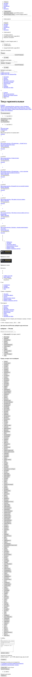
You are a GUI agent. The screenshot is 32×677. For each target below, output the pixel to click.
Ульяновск (6, 605)
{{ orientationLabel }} (5, 113)
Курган (5, 479)
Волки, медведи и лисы (17, 106)
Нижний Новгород (8, 344)
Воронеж (6, 338)
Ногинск (6, 525)
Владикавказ (7, 405)
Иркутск (6, 442)
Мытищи (6, 500)
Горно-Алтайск (7, 425)
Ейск (5, 433)
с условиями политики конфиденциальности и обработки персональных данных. (12, 664)
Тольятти (6, 598)
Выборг (5, 420)
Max (15, 74)
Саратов (6, 567)
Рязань (5, 557)
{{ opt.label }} (8, 116)
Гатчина (6, 422)
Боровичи (6, 394)
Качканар (6, 454)
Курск (5, 481)
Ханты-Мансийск (8, 616)
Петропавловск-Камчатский (10, 545)
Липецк (5, 487)
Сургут (5, 587)
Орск (5, 537)
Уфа (5, 355)
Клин (5, 461)
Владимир (6, 406)
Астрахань (6, 375)
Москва (6, 343)
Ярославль (6, 635)
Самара (6, 352)
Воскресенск (7, 416)
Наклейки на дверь (8, 87)
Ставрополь (7, 582)
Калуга (5, 448)
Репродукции (7, 83)
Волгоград (6, 336)
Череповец (6, 621)
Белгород (6, 383)
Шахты (5, 627)
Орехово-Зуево (7, 535)
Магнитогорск (7, 490)
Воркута (6, 412)
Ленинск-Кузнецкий (8, 484)
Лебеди (16, 107)
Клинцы (6, 462)
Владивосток (7, 403)
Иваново (6, 439)
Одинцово (6, 529)
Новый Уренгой (7, 523)
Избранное (9, 242)
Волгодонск (6, 409)
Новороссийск (7, 517)
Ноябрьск (6, 526)
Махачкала (6, 493)
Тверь (5, 595)
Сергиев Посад (7, 571)
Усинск (5, 607)
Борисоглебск (7, 392)
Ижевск (6, 440)
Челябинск (6, 619)
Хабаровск (6, 615)
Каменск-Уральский (8, 450)
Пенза (5, 539)
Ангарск (6, 366)
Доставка (6, 3)
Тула (5, 601)
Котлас (5, 472)
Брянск (5, 397)
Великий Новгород (8, 402)
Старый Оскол (7, 584)
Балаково (6, 378)
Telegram (12, 74)
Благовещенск (7, 391)
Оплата (5, 296)
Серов (5, 573)
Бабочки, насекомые (6, 106)
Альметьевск (7, 363)
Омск (5, 347)
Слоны (29, 109)
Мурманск (6, 498)
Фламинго (10, 110)
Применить (3, 675)
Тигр (6, 110)
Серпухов (6, 574)
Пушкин (6, 549)
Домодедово (7, 431)
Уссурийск (6, 609)
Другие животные (5, 107)
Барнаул (6, 381)
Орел (5, 532)
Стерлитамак (7, 585)
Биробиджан (7, 389)
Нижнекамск (7, 509)
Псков (5, 548)
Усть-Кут (6, 610)
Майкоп (6, 492)
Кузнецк (6, 478)
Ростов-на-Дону (7, 350)
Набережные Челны (8, 501)
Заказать (3, 134)
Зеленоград (6, 436)
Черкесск (6, 623)
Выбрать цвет (4, 120)
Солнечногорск (7, 579)
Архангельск (7, 372)
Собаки (3, 110)
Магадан (6, 489)
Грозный (6, 426)
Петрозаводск (7, 543)
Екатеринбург (7, 340)
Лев (19, 107)
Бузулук (6, 398)
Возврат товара (10, 247)
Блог (5, 7)
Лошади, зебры (11, 109)
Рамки (5, 84)
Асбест (5, 374)
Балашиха (6, 380)
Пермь (5, 349)
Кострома (6, 470)
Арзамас (6, 369)
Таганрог (6, 591)
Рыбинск (6, 556)
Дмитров (6, 430)
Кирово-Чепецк (7, 459)
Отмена (3, 53)
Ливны (5, 486)
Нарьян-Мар (7, 504)
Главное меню (7, 11)
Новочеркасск (7, 521)
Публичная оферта (11, 244)
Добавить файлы (5, 653)
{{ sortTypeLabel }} (5, 121)
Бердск (5, 386)
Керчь (5, 458)
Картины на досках (8, 82)
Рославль (6, 553)
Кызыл (5, 482)
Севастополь (7, 568)
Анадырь (6, 364)
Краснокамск (7, 475)
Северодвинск (7, 570)
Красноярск (6, 476)
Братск (5, 395)
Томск (5, 599)
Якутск (5, 633)
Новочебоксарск (7, 520)
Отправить (3, 659)
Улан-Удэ (6, 604)
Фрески (5, 78)
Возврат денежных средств (13, 248)
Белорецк (6, 384)
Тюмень (6, 602)
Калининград (7, 447)
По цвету (8, 63)
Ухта (5, 613)
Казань (5, 341)
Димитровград (7, 428)
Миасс (5, 495)
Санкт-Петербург (8, 354)
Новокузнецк (7, 514)
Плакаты (6, 86)
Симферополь (7, 576)
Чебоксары (6, 618)
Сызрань (6, 588)
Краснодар (6, 473)
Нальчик (6, 503)
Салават (6, 559)
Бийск (5, 388)
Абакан (5, 361)
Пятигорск (6, 551)
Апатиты (6, 367)
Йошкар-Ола (7, 444)
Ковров (5, 464)
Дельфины (26, 106)
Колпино (6, 467)
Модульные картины (9, 80)
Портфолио (6, 6)
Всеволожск (7, 419)
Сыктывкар (6, 590)
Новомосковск (7, 515)
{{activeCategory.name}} (9, 14)
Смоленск (6, 577)
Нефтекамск (7, 506)
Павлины (21, 109)
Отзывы (6, 4)
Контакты (6, 8)
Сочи (5, 581)
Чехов (5, 624)
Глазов (5, 423)
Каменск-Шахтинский (9, 451)
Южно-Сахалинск (8, 632)
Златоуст (6, 437)
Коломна (6, 465)
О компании (7, 284)
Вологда (6, 411)
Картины (6, 79)
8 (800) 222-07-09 (5, 73)
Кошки (12, 107)
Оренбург (6, 534)
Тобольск (6, 596)
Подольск (6, 546)
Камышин (6, 453)
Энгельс (6, 630)
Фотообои (6, 76)
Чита (5, 626)
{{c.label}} (6, 57)
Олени (17, 109)
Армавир (6, 370)
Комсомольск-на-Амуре (9, 468)
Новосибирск (7, 346)
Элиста (5, 629)
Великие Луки (7, 400)
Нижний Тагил (7, 512)
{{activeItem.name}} (8, 12)
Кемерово (6, 456)
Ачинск (5, 377)
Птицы (26, 109)
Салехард (6, 560)
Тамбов (5, 593)
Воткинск (6, 417)
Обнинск (6, 528)
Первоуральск (7, 540)
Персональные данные (12, 246)
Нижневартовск (7, 507)
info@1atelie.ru (7, 277)
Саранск (6, 565)
